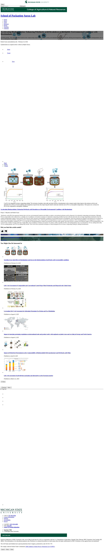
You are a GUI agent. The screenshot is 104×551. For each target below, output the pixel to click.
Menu (7, 549)
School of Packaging (12, 15)
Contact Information (9, 517)
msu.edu (9, 525)
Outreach (6, 28)
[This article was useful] (2, 231)
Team (5, 22)
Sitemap (6, 518)
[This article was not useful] (6, 231)
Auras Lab (30, 15)
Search (2, 6)
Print (6, 164)
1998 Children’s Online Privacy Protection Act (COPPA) (40, 546)
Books (5, 25)
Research (6, 24)
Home (5, 19)
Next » (9, 387)
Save (13, 61)
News (5, 21)
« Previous (3, 387)
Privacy (6, 521)
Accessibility (7, 520)
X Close (3, 381)
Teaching (6, 27)
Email (6, 166)
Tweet (8, 53)
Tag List (4, 389)
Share (8, 49)
